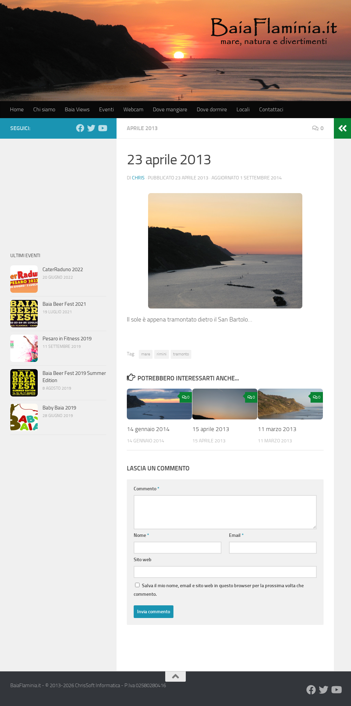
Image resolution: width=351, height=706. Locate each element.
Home (17, 109)
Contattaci (271, 109)
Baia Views (77, 109)
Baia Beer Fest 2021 (64, 304)
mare (145, 354)
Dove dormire (212, 109)
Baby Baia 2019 (59, 408)
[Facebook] (80, 128)
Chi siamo (44, 109)
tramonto (181, 354)
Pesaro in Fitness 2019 (67, 339)
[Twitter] (91, 128)
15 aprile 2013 (210, 429)
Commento (146, 489)
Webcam (133, 109)
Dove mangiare (170, 109)
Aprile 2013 (142, 128)
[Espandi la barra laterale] (342, 128)
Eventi (106, 109)
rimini (162, 354)
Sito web (143, 560)
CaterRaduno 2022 (63, 269)
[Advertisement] (58, 192)
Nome (141, 535)
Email (236, 535)
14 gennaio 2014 (148, 429)
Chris (138, 178)
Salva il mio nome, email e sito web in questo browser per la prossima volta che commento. (219, 590)
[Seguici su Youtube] (102, 128)
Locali (243, 109)
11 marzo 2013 (277, 429)
